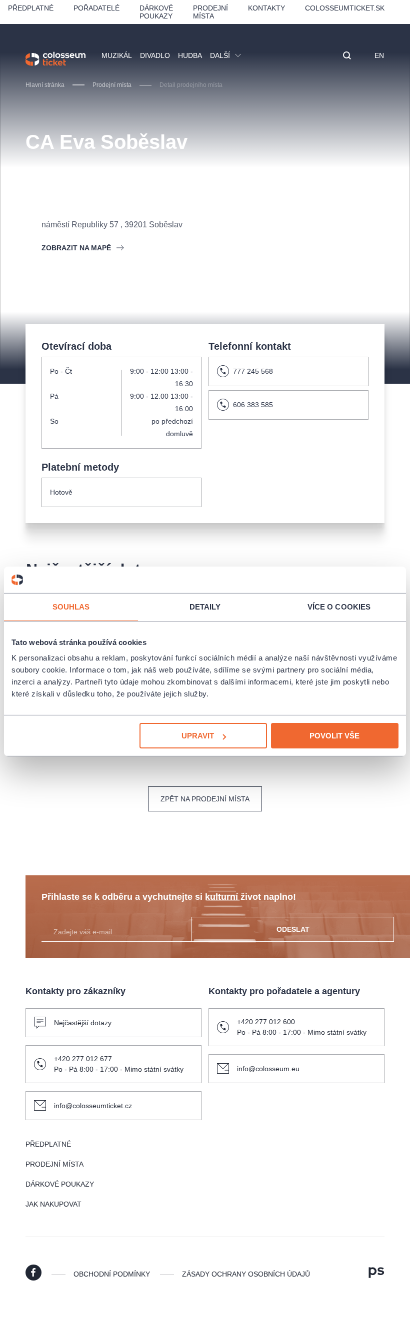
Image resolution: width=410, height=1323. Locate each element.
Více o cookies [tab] (339, 606)
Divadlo (155, 55)
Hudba (190, 55)
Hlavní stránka (45, 84)
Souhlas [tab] (71, 606)
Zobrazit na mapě (76, 248)
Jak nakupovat (54, 1204)
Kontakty (266, 8)
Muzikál (117, 55)
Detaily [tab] (205, 606)
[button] (347, 56)
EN (379, 55)
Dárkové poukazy (156, 12)
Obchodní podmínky (112, 1274)
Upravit (198, 735)
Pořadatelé (97, 8)
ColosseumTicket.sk (344, 8)
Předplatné (31, 8)
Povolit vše (335, 735)
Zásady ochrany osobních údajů (246, 1274)
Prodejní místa (210, 12)
